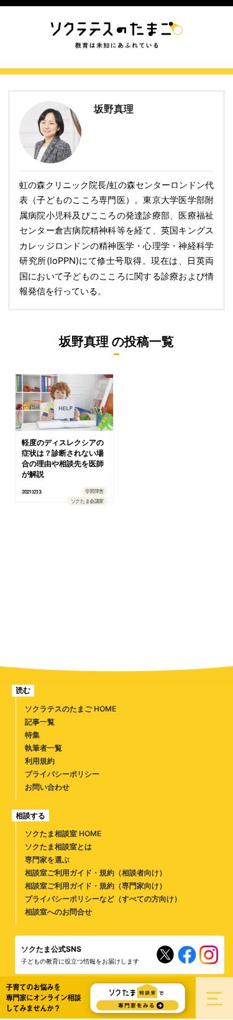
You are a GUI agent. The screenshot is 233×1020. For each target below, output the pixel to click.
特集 (32, 734)
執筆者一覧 (43, 747)
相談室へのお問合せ (58, 911)
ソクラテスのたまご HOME (70, 708)
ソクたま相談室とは (58, 846)
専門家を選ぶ (47, 859)
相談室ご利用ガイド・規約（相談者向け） (96, 872)
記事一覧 (40, 721)
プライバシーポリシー (62, 774)
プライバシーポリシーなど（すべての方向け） (103, 898)
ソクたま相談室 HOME (63, 833)
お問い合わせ (47, 787)
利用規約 (40, 760)
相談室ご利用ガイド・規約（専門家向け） (96, 885)
